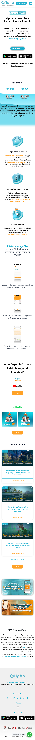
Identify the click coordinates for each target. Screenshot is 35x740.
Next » (22, 560)
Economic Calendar (10, 657)
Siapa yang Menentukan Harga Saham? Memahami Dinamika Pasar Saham (17, 546)
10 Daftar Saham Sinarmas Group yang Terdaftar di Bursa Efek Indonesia (17, 509)
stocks (25, 647)
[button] (30, 3)
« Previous (14, 560)
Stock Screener (21, 657)
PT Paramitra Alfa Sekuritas (17, 682)
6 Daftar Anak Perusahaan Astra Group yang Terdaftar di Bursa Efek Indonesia (17, 473)
